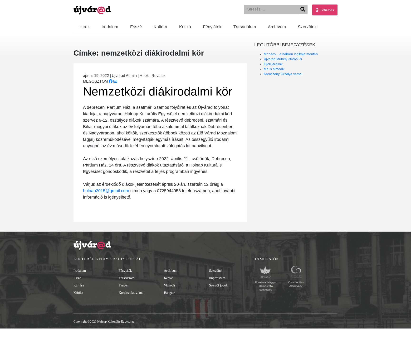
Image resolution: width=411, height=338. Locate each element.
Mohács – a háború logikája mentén (291, 54)
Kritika (185, 26)
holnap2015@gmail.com (106, 190)
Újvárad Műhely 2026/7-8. (283, 59)
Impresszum (217, 278)
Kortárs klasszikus (131, 293)
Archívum (277, 26)
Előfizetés (326, 10)
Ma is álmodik (274, 69)
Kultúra (160, 26)
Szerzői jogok (218, 285)
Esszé (136, 26)
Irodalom (110, 26)
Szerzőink (307, 26)
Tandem (124, 285)
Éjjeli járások (273, 64)
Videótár (169, 285)
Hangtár (169, 293)
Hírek (84, 26)
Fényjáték (212, 26)
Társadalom (244, 26)
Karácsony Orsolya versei (283, 74)
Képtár (168, 278)
